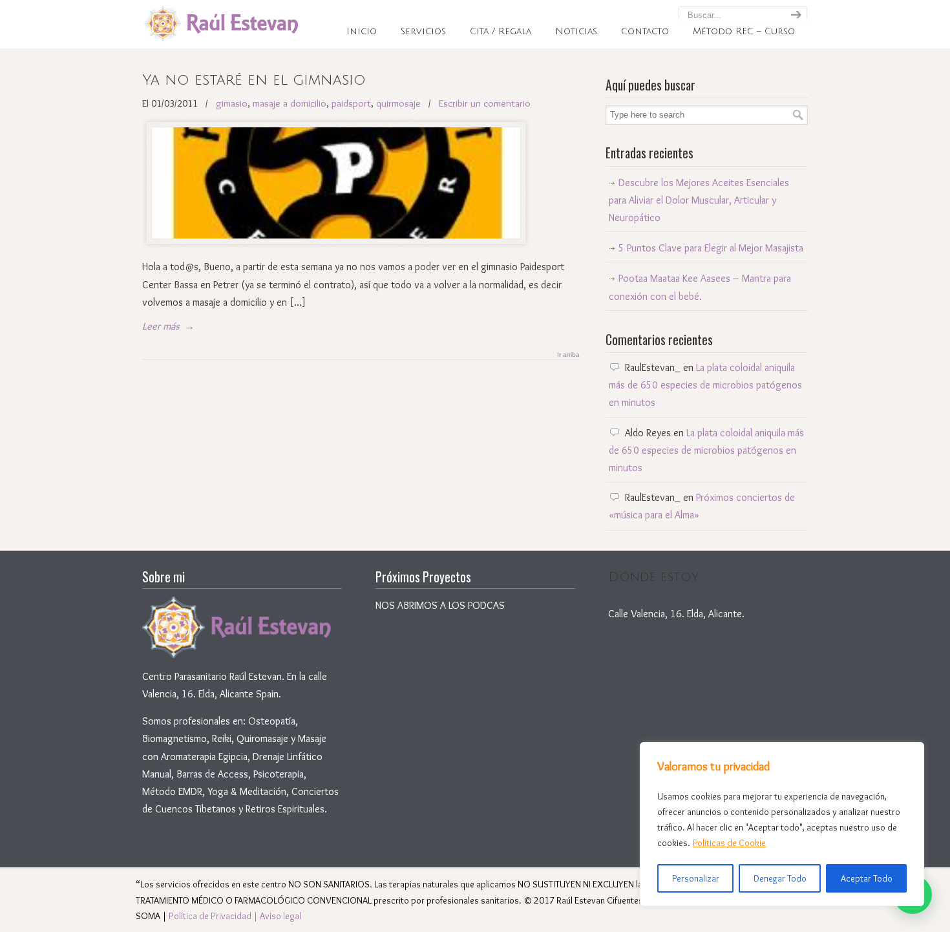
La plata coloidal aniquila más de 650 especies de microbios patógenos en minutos (705, 384)
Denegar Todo (780, 878)
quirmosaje (398, 103)
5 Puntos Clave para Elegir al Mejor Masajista (710, 248)
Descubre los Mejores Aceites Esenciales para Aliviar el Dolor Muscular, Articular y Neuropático (699, 200)
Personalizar (695, 878)
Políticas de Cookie (729, 843)
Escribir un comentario (485, 103)
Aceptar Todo (866, 878)
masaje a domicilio (289, 103)
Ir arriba (568, 355)
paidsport (351, 103)
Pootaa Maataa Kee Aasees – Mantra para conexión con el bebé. (700, 287)
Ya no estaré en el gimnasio (254, 80)
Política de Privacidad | (214, 916)
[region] (782, 824)
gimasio (232, 103)
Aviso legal (280, 916)
